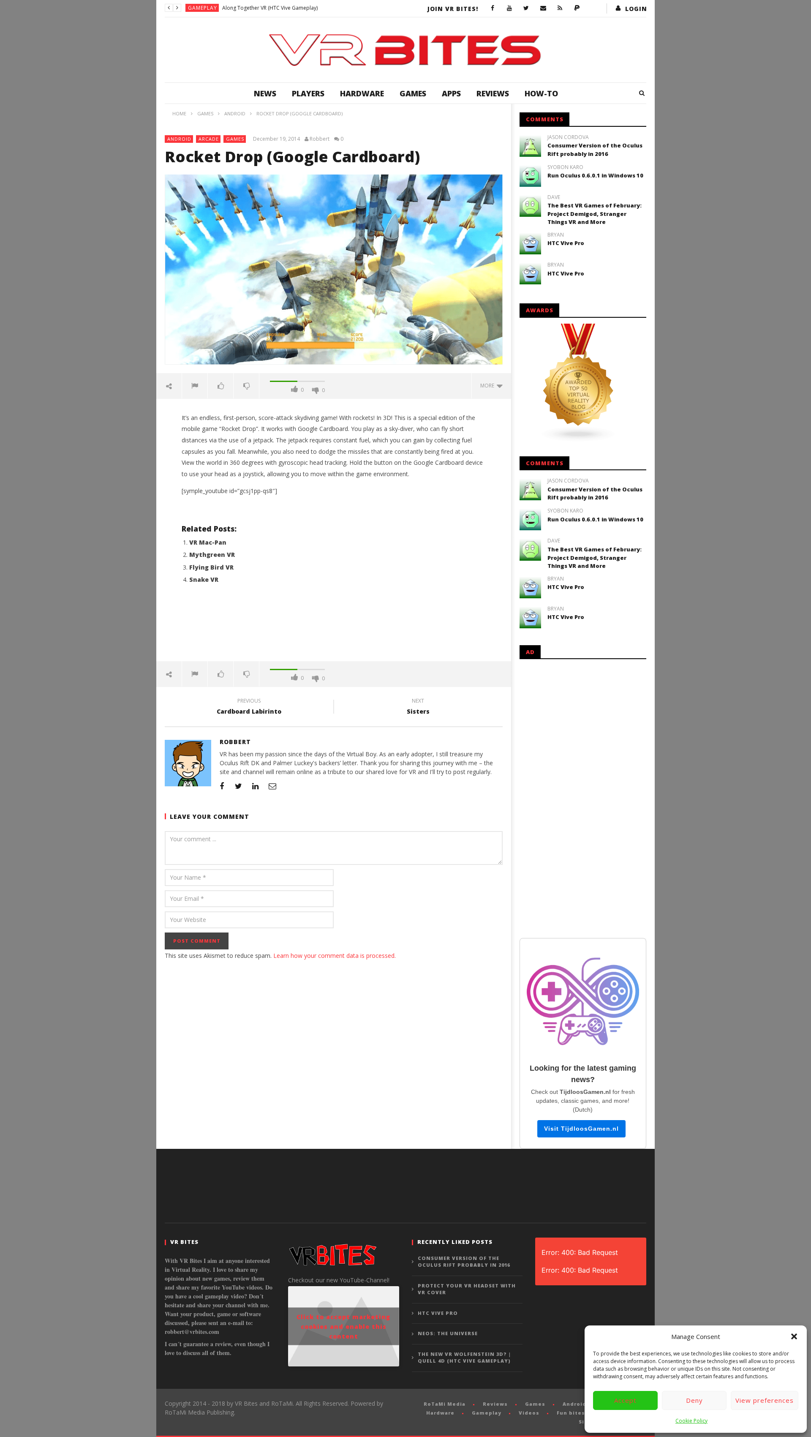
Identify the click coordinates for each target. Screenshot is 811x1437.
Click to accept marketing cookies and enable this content (343, 1326)
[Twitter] (526, 8)
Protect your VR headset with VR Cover (467, 1289)
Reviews (492, 93)
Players (308, 93)
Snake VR (203, 579)
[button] (794, 1336)
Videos (529, 1413)
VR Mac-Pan (207, 542)
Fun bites (571, 1413)
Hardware (362, 93)
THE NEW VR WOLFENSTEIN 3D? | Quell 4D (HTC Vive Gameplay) (464, 1357)
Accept (625, 1400)
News (265, 93)
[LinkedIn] (255, 785)
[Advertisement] (333, 627)
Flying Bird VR (211, 567)
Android (179, 139)
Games (413, 93)
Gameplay (202, 7)
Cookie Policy (691, 1420)
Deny (694, 1400)
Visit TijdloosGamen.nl (581, 1128)
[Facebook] (492, 8)
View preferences (764, 1400)
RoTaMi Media (444, 1404)
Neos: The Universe (448, 1333)
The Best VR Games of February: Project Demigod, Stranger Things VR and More (594, 214)
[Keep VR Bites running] (577, 8)
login (636, 9)
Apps (451, 93)
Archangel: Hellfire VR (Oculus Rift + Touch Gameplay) (285, 7)
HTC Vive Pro (565, 243)
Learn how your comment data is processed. (334, 956)
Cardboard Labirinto (249, 707)
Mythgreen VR (212, 555)
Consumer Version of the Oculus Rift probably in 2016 (594, 150)
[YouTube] (509, 8)
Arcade (209, 139)
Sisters (418, 707)
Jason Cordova (568, 137)
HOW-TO (541, 93)
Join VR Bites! (452, 9)
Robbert (319, 139)
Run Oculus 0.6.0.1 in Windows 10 (595, 175)
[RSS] (560, 8)
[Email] (543, 8)
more (488, 385)
